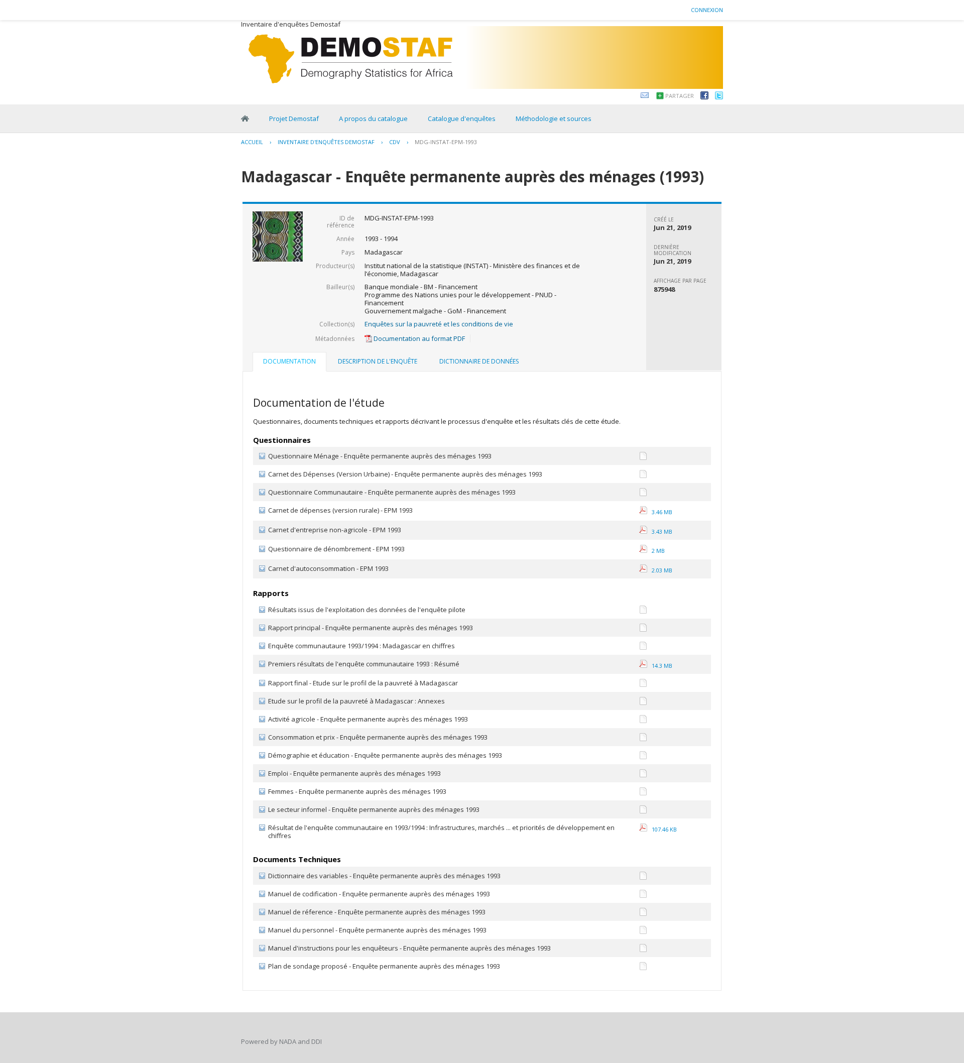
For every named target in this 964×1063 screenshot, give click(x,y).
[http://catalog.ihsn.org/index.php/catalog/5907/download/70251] (643, 611)
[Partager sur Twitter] (719, 96)
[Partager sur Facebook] (704, 96)
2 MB (656, 550)
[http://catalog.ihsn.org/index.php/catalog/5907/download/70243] (643, 494)
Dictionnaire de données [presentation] (479, 361)
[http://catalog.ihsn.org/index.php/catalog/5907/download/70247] (643, 895)
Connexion (707, 10)
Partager (679, 95)
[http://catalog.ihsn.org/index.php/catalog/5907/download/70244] (643, 476)
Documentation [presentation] (289, 361)
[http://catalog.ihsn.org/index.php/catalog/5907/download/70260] (643, 793)
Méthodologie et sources (553, 118)
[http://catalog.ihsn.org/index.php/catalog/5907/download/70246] (643, 877)
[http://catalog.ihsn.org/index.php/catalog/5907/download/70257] (643, 739)
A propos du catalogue (373, 118)
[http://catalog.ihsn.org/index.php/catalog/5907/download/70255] (643, 721)
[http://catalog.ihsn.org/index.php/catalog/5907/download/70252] (643, 968)
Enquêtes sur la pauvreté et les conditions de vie (439, 323)
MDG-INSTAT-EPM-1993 (446, 142)
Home (245, 118)
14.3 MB (659, 665)
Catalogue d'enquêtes (462, 118)
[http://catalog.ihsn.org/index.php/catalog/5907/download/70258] (643, 757)
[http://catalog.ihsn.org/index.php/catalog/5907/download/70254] (643, 684)
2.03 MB (659, 570)
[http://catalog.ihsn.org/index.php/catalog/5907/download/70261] (643, 811)
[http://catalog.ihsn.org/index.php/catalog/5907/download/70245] (643, 457)
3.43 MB (659, 531)
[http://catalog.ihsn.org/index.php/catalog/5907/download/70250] (643, 950)
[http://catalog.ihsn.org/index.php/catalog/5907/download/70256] (643, 702)
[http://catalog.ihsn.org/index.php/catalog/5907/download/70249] (643, 931)
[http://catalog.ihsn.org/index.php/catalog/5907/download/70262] (643, 647)
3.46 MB (659, 512)
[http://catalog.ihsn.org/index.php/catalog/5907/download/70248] (643, 913)
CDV (394, 142)
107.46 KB (662, 829)
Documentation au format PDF (418, 338)
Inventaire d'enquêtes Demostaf (326, 142)
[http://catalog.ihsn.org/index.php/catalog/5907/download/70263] (643, 629)
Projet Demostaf (294, 118)
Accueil (252, 142)
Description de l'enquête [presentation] (377, 361)
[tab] (289, 362)
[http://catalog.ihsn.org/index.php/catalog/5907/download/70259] (643, 775)
